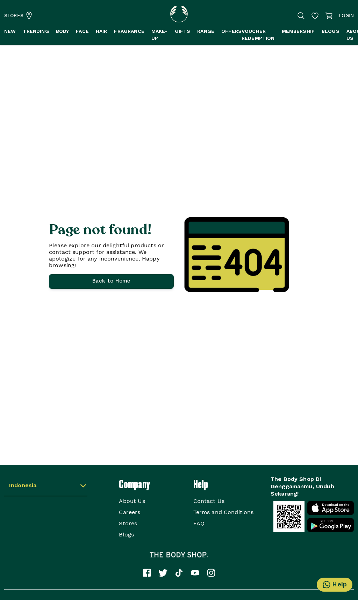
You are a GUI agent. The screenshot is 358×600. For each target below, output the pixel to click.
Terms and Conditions (223, 512)
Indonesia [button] (22, 486)
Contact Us (209, 501)
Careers (129, 512)
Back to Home (111, 281)
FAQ (199, 523)
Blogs (126, 534)
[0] (329, 15)
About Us (132, 501)
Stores (128, 523)
